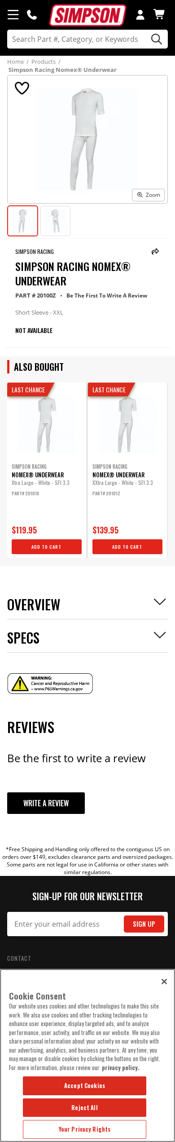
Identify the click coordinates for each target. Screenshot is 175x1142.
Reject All (84, 1107)
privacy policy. (121, 1067)
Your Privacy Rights (84, 1128)
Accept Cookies (84, 1085)
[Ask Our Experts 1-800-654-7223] (32, 14)
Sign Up (144, 924)
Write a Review (46, 803)
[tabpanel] (46, 470)
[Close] (164, 981)
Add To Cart (46, 546)
